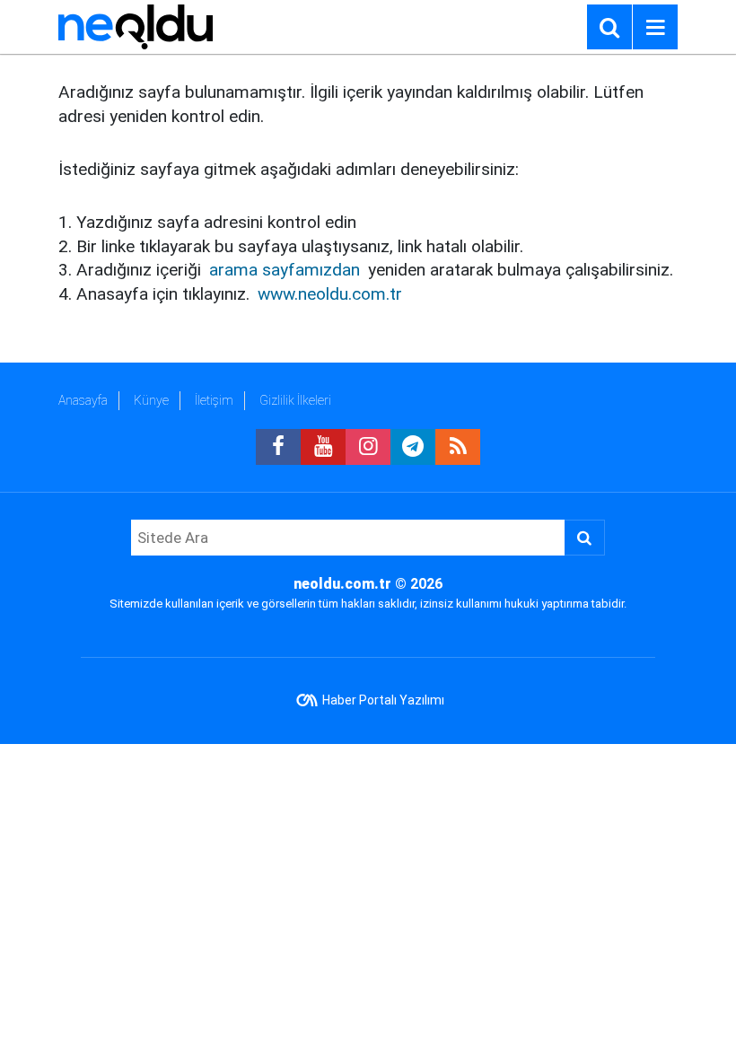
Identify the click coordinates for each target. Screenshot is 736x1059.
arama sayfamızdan (284, 269)
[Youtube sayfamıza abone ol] (323, 447)
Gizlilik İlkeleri (295, 400)
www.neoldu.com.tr (330, 294)
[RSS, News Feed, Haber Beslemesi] (457, 447)
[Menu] (655, 27)
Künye (151, 400)
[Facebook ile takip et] (278, 447)
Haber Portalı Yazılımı (383, 700)
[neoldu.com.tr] (135, 25)
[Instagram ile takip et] (368, 447)
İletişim (214, 400)
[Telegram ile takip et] (412, 447)
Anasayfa (83, 400)
